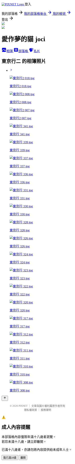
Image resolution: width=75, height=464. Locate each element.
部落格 (23, 51)
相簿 (10, 51)
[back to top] (5, 398)
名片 (37, 51)
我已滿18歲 (9, 457)
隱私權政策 (30, 409)
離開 (23, 457)
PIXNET (23, 405)
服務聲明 (46, 409)
